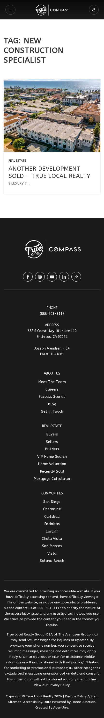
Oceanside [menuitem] (52, 509)
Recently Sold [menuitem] (52, 471)
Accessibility (32, 702)
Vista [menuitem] (52, 553)
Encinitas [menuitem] (52, 524)
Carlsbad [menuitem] (52, 517)
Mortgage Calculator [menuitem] (52, 479)
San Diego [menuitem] (52, 502)
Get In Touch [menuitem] (52, 411)
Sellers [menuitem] (52, 442)
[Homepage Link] (52, 9)
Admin (92, 696)
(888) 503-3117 (52, 314)
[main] (52, 109)
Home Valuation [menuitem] (52, 464)
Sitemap (15, 702)
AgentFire (60, 707)
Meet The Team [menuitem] (52, 382)
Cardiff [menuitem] (52, 531)
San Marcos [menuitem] (52, 546)
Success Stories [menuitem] (52, 397)
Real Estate (17, 160)
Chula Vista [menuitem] (52, 539)
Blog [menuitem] (52, 404)
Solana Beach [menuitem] (52, 561)
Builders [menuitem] (52, 449)
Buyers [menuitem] (52, 434)
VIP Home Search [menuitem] (52, 457)
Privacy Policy (59, 685)
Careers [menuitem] (52, 389)
